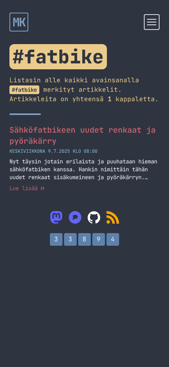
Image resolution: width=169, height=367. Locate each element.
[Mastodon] (56, 217)
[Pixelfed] (75, 217)
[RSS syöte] (113, 217)
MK (19, 22)
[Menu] (152, 22)
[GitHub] (94, 217)
